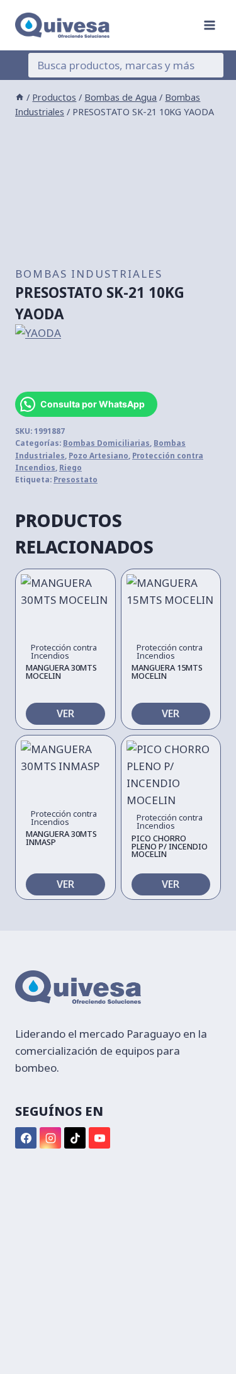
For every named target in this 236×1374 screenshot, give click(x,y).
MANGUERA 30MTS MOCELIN (61, 671)
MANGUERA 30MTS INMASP (61, 838)
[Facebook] (26, 1138)
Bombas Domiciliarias (106, 443)
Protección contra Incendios (64, 651)
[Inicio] (19, 97)
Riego (70, 467)
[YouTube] (99, 1138)
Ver (65, 713)
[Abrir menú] (209, 25)
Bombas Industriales (88, 273)
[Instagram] (50, 1138)
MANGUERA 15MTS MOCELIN (167, 671)
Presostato (75, 479)
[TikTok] (75, 1138)
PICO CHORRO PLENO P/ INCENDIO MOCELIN (170, 846)
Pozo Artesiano (98, 455)
